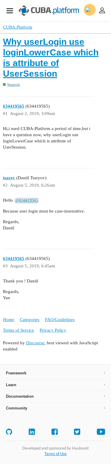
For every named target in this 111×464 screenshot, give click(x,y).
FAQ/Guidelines (60, 319)
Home (8, 319)
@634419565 (26, 200)
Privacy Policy (53, 330)
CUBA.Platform (17, 27)
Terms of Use (55, 454)
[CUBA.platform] (10, 10)
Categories (29, 319)
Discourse (35, 342)
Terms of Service (18, 330)
